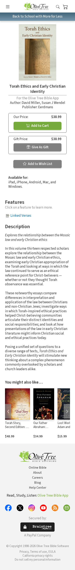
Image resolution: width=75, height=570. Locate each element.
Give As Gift (40, 147)
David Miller (31, 102)
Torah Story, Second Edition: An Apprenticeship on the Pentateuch (17, 429)
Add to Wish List (39, 163)
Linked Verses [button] (20, 215)
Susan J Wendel (53, 102)
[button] (58, 7)
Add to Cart (40, 125)
